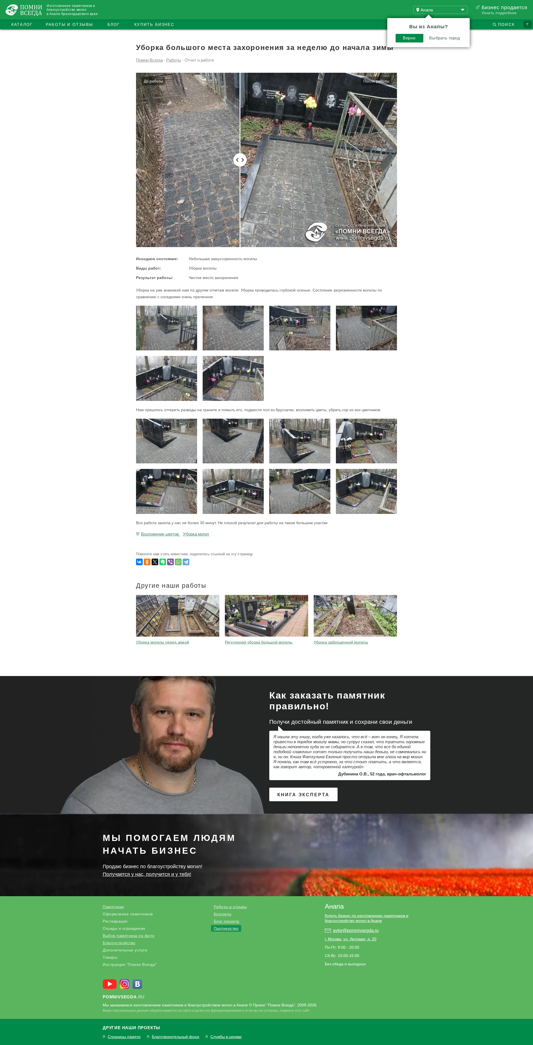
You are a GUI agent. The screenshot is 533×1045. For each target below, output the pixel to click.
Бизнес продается (504, 7)
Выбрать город (444, 38)
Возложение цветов (160, 534)
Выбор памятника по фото (129, 935)
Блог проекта (226, 921)
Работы (173, 60)
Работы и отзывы (69, 24)
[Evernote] (162, 562)
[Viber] (170, 562)
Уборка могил (196, 534)
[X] (155, 562)
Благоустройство (119, 943)
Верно (409, 38)
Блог (113, 24)
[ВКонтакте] (139, 562)
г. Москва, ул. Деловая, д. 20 (350, 939)
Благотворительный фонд (175, 1037)
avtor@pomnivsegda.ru (356, 930)
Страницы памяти (124, 1037)
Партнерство (226, 928)
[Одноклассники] (147, 562)
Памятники (113, 907)
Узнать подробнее (499, 13)
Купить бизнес (154, 24)
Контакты (223, 914)
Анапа (334, 906)
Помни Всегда (149, 60)
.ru (124, 996)
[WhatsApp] (178, 562)
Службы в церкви (226, 1037)
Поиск (506, 24)
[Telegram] (186, 562)
